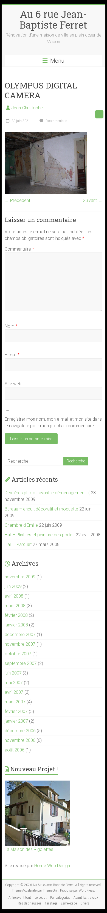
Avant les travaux (86, 898)
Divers (84, 903)
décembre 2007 (20, 634)
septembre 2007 (21, 663)
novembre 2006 (20, 740)
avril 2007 (14, 692)
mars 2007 (15, 701)
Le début (41, 898)
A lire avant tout (20, 898)
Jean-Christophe (27, 107)
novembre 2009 (20, 576)
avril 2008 (14, 596)
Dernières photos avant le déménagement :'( (47, 492)
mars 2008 (15, 605)
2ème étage (69, 903)
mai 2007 (14, 682)
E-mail (12, 354)
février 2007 (16, 711)
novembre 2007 (20, 644)
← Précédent (17, 200)
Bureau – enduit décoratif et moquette (41, 509)
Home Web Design (52, 865)
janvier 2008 (16, 625)
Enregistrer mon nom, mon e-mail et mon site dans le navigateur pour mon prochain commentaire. (53, 422)
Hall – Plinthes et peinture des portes (40, 534)
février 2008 (16, 615)
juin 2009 (13, 586)
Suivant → (92, 200)
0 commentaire (56, 121)
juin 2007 (13, 673)
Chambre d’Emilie (21, 525)
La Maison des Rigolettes (29, 849)
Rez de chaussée (29, 903)
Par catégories (60, 898)
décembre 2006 (20, 730)
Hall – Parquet (18, 544)
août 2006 (14, 750)
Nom (11, 326)
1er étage (51, 903)
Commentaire (19, 249)
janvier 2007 (16, 721)
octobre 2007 (18, 653)
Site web (13, 383)
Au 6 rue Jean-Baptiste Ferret (53, 19)
